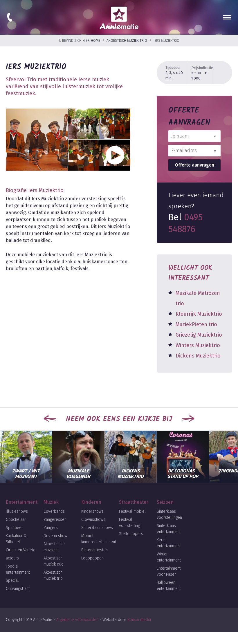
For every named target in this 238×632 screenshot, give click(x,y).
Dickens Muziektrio (198, 356)
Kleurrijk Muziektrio (199, 314)
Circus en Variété (20, 550)
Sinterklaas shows (97, 527)
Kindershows (92, 511)
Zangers (51, 527)
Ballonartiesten (94, 550)
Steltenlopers (131, 533)
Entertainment (21, 502)
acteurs (12, 558)
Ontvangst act (18, 588)
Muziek (51, 502)
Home (95, 41)
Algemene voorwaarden (77, 619)
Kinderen (91, 502)
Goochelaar (16, 519)
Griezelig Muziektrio (199, 335)
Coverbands (54, 511)
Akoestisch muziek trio (127, 41)
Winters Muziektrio (198, 345)
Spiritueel (14, 527)
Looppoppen (92, 558)
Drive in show (55, 535)
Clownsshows (93, 519)
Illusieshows (17, 511)
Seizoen (165, 502)
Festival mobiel (132, 511)
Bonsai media (139, 619)
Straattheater (133, 502)
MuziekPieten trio (196, 324)
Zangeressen (55, 519)
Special (12, 580)
